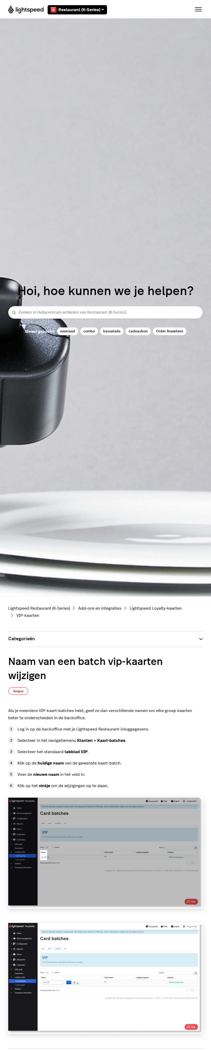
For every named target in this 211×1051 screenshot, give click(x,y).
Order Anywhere (169, 331)
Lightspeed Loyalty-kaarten (156, 608)
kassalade (111, 331)
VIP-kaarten (27, 615)
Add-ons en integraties (99, 608)
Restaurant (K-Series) (79, 10)
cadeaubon (138, 331)
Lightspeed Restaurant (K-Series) (39, 608)
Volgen (18, 691)
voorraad (67, 331)
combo (89, 331)
